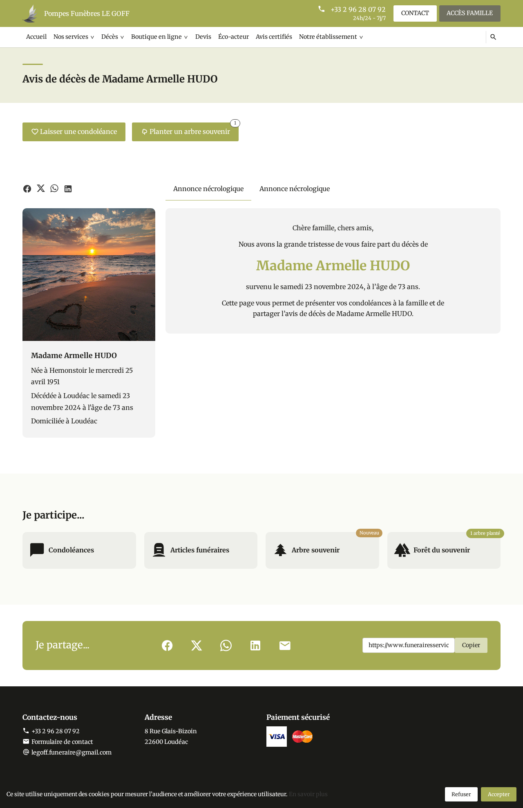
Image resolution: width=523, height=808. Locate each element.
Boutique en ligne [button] (156, 36)
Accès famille (470, 13)
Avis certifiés (274, 36)
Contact (415, 13)
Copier (471, 645)
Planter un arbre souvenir (193, 129)
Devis (203, 36)
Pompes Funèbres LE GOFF (87, 13)
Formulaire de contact (62, 742)
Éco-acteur (233, 36)
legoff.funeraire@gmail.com (71, 752)
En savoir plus (308, 794)
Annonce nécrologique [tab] (208, 189)
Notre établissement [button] (328, 36)
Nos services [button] (71, 36)
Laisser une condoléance (78, 131)
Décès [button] (109, 36)
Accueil (36, 36)
